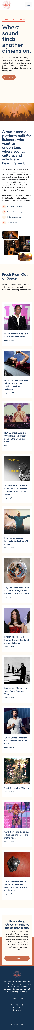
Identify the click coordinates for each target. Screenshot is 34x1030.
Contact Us (17, 958)
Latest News (8, 77)
